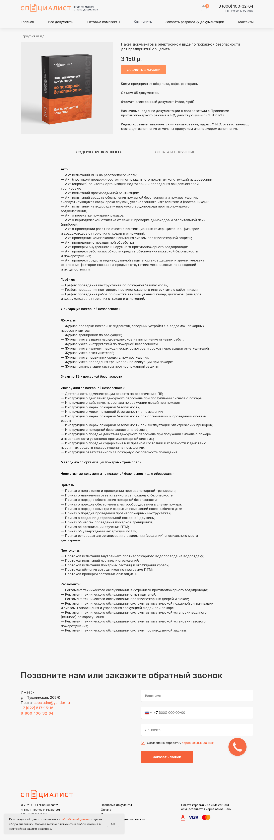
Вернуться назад (32, 36)
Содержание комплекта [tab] (99, 152)
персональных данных (198, 743)
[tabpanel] (137, 402)
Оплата (106, 809)
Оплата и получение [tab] (175, 152)
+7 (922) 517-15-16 (37, 708)
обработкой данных (76, 819)
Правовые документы (116, 804)
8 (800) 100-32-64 (235, 6)
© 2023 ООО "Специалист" (39, 805)
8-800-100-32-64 (37, 713)
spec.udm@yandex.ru (52, 703)
